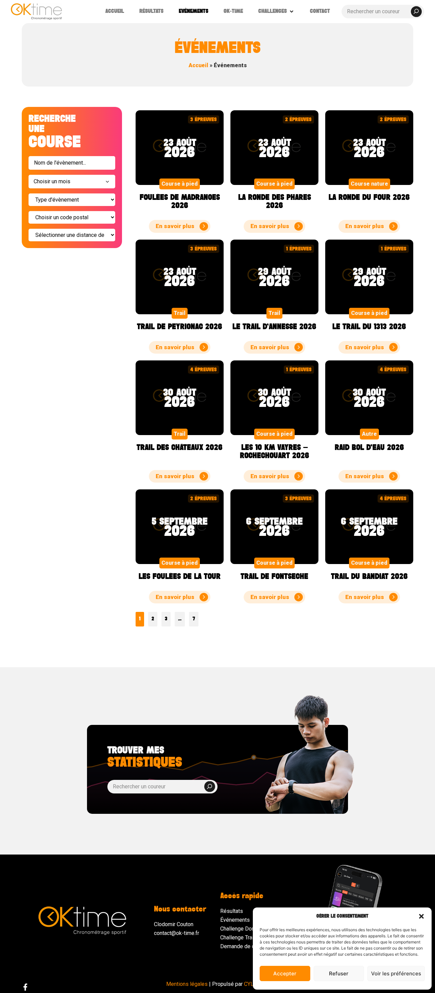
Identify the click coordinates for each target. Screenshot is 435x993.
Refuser (338, 973)
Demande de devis (242, 946)
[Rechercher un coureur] (383, 11)
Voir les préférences (396, 973)
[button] (421, 916)
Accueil (198, 65)
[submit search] (416, 11)
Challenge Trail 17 (241, 937)
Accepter (284, 973)
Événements (235, 920)
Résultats (231, 911)
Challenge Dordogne (244, 928)
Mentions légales (187, 984)
